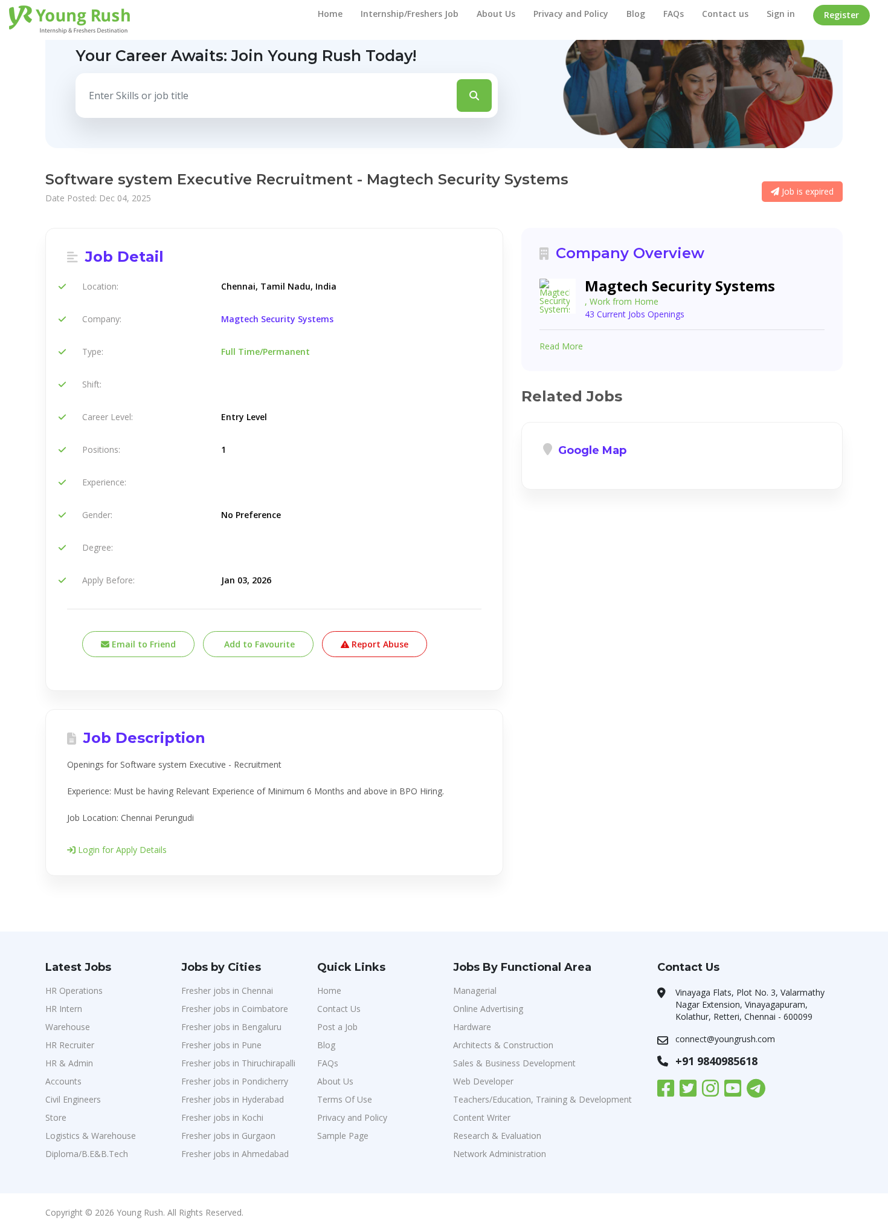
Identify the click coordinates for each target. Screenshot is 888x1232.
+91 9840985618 (716, 1061)
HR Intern (63, 1008)
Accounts (63, 1081)
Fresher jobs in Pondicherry (234, 1081)
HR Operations (74, 990)
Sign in (781, 13)
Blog (635, 13)
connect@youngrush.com (725, 1039)
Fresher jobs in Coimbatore (234, 1008)
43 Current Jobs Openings (634, 314)
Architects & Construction (503, 1045)
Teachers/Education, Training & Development (542, 1099)
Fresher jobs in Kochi (222, 1117)
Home (330, 13)
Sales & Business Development (514, 1063)
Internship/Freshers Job (409, 13)
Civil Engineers (73, 1099)
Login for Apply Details (121, 849)
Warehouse (67, 1027)
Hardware (472, 1027)
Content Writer (481, 1117)
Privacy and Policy (570, 13)
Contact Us (339, 1008)
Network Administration (499, 1153)
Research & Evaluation (497, 1135)
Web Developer (483, 1081)
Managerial (475, 990)
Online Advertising (488, 1008)
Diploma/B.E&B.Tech (86, 1153)
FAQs (673, 13)
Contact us (725, 13)
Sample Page (342, 1135)
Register (841, 15)
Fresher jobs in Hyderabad (232, 1099)
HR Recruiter (69, 1045)
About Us (496, 13)
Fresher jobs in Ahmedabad (235, 1153)
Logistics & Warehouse (90, 1135)
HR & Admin (69, 1063)
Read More (561, 346)
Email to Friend (142, 644)
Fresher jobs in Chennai (227, 990)
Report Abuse (378, 644)
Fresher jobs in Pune (221, 1045)
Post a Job (337, 1027)
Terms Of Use (344, 1099)
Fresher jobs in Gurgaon (228, 1135)
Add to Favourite (258, 644)
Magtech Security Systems (277, 319)
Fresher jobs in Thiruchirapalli (238, 1063)
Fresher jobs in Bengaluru (231, 1027)
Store (55, 1117)
